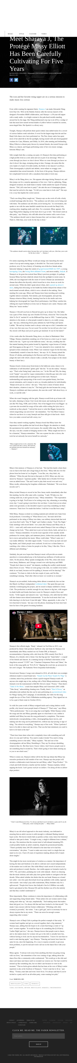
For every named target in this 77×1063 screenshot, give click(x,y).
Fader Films (21, 1025)
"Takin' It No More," (17, 687)
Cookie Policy (22, 1022)
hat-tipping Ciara (16, 271)
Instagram (68, 1020)
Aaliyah (62, 271)
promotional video (59, 692)
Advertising (20, 1020)
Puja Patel (15, 73)
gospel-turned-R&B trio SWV (49, 269)
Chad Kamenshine (41, 73)
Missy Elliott (16, 983)
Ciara (26, 983)
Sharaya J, (45, 987)
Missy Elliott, (36, 987)
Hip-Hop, (27, 987)
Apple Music (46, 1022)
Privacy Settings (45, 1055)
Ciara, (12, 987)
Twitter (44, 1020)
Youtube (60, 1020)
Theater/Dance (55, 987)
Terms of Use (31, 1020)
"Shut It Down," (57, 689)
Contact (11, 1020)
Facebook (52, 1020)
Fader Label (33, 1022)
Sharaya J (42, 109)
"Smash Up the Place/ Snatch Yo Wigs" (51, 676)
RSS (71, 1022)
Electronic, (19, 987)
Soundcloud (57, 1022)
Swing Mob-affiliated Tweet (35, 271)
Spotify (65, 1022)
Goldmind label (41, 584)
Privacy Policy (11, 1022)
